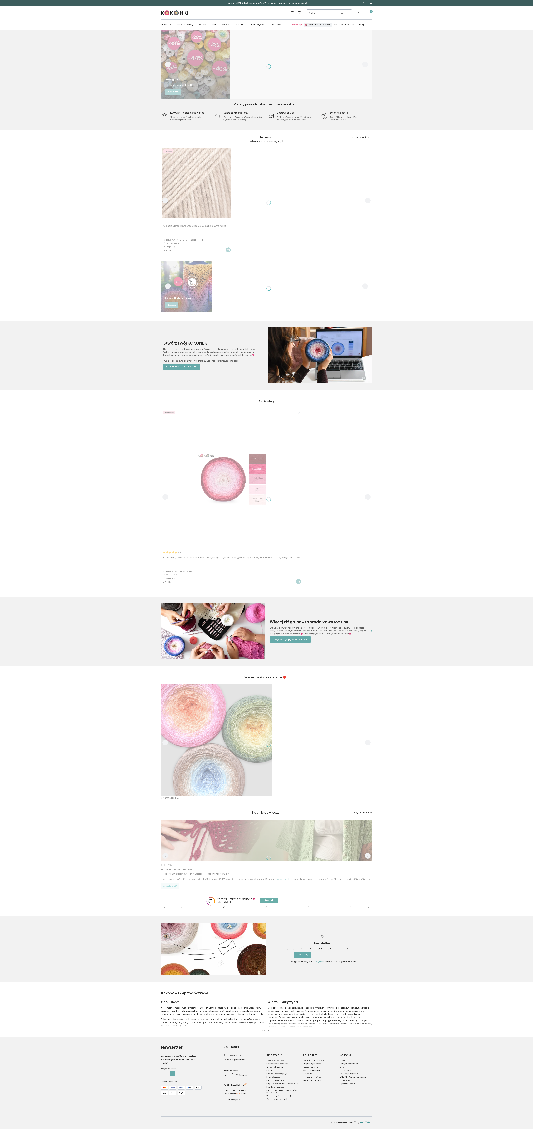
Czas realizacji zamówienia (278, 1113)
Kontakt (269, 1120)
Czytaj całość (170, 886)
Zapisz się (302, 1004)
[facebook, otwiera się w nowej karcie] (292, 13)
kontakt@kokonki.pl (236, 1109)
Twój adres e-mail (168, 1118)
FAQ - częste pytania (349, 1123)
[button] (347, 13)
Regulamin (320, 1011)
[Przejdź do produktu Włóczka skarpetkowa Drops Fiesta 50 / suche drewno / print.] (196, 183)
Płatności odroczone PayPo (315, 1110)
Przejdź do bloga (361, 812)
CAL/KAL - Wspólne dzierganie (353, 1127)
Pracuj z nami (345, 1120)
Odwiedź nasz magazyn (276, 1123)
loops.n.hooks (284, 879)
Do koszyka (228, 249)
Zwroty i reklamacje (274, 1117)
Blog (342, 1117)
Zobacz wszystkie (360, 137)
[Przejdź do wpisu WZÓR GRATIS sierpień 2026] (266, 840)
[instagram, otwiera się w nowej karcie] (299, 13)
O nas (342, 1110)
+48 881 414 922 (234, 1105)
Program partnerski (311, 1117)
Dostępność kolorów (349, 1113)
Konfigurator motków (312, 1127)
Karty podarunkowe (311, 1120)
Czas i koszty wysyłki (275, 1110)
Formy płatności (273, 1127)
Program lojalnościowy (313, 1113)
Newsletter (307, 1123)
